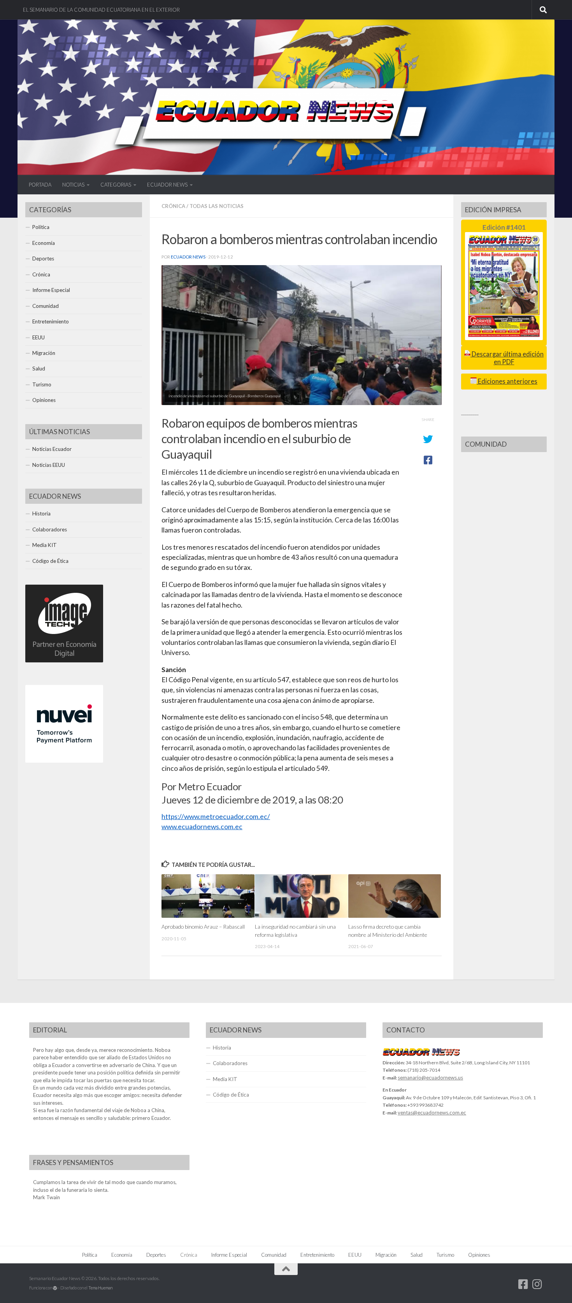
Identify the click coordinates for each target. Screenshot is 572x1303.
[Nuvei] (64, 761)
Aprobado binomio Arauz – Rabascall (203, 926)
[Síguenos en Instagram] (537, 1284)
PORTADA (40, 185)
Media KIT (44, 545)
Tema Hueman (100, 1287)
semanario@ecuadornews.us (430, 1077)
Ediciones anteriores (507, 381)
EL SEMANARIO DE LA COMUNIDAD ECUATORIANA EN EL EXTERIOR (101, 10)
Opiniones (44, 400)
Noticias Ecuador (52, 449)
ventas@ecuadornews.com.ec (432, 1112)
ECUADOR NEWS (167, 185)
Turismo (41, 384)
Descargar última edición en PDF (507, 357)
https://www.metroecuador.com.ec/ (215, 816)
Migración (43, 353)
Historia (41, 513)
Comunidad (45, 306)
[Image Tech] (64, 660)
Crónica (173, 206)
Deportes (43, 258)
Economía (43, 243)
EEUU (38, 337)
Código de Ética (50, 561)
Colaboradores (49, 529)
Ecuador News (188, 256)
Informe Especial (51, 290)
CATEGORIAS (115, 185)
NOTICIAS (73, 185)
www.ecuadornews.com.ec (201, 827)
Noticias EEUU (48, 465)
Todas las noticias (216, 206)
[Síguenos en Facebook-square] (523, 1284)
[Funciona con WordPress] (55, 1288)
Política (40, 227)
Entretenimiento (50, 321)
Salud (38, 368)
